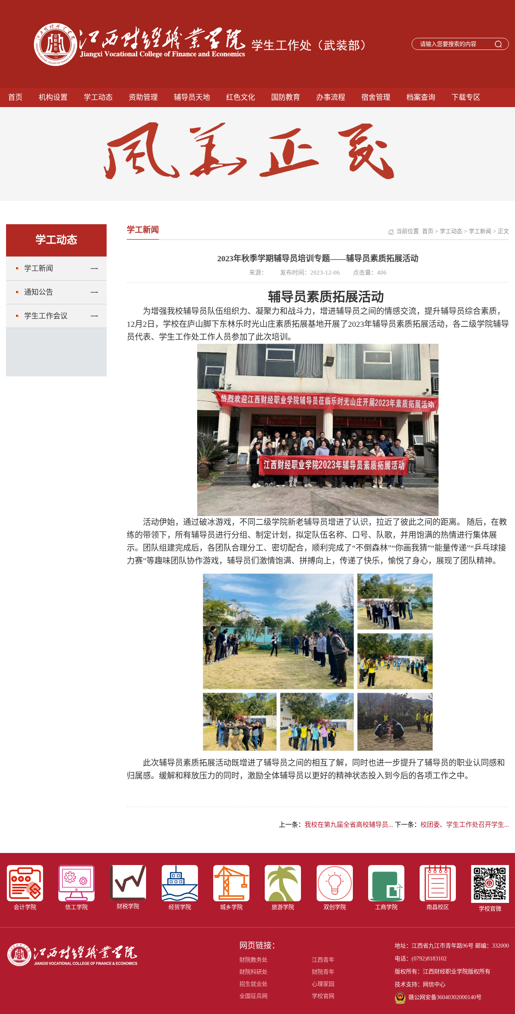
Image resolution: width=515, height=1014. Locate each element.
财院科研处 (253, 972)
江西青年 (323, 960)
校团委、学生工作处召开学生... (464, 824)
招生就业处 (253, 984)
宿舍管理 (375, 97)
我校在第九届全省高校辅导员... (349, 824)
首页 (15, 97)
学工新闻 (38, 268)
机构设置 (53, 97)
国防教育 (285, 97)
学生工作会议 (46, 316)
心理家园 (323, 984)
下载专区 (465, 97)
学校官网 (323, 996)
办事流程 (330, 97)
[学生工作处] (192, 44)
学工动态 (98, 97)
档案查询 (420, 97)
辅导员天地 (192, 97)
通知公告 (38, 292)
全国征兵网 (253, 996)
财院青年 (323, 972)
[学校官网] (72, 954)
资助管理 (143, 97)
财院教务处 (253, 960)
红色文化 (240, 97)
